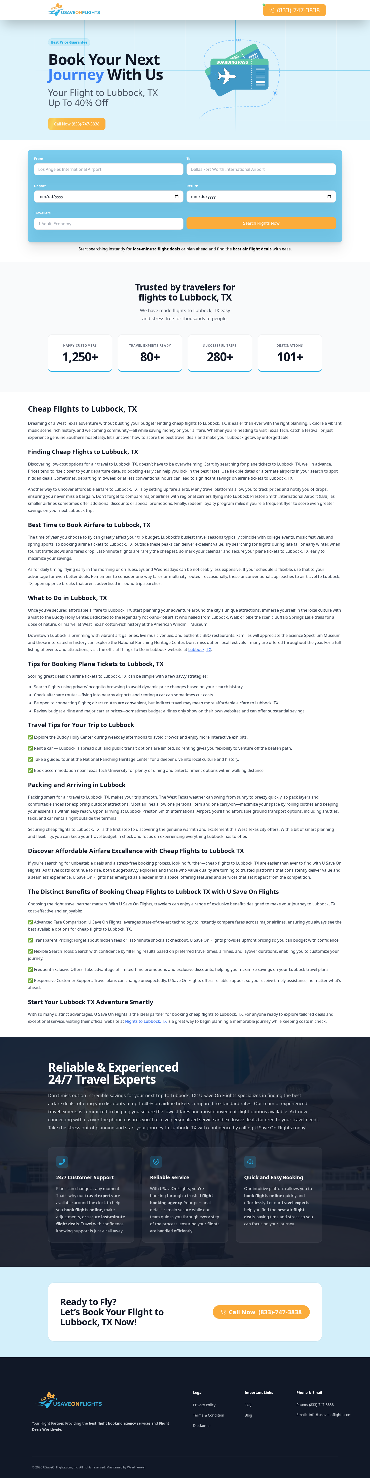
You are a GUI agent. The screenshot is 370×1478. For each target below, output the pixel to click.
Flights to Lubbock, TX (146, 1021)
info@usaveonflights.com (330, 1414)
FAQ (248, 1404)
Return (192, 185)
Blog (248, 1415)
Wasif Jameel (136, 1467)
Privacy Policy (204, 1404)
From (38, 158)
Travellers (42, 213)
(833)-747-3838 (298, 10)
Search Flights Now (261, 223)
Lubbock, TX (199, 649)
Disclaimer (202, 1425)
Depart (40, 185)
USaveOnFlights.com (57, 1467)
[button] (247, 74)
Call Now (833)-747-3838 (76, 124)
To (189, 158)
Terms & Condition (208, 1415)
